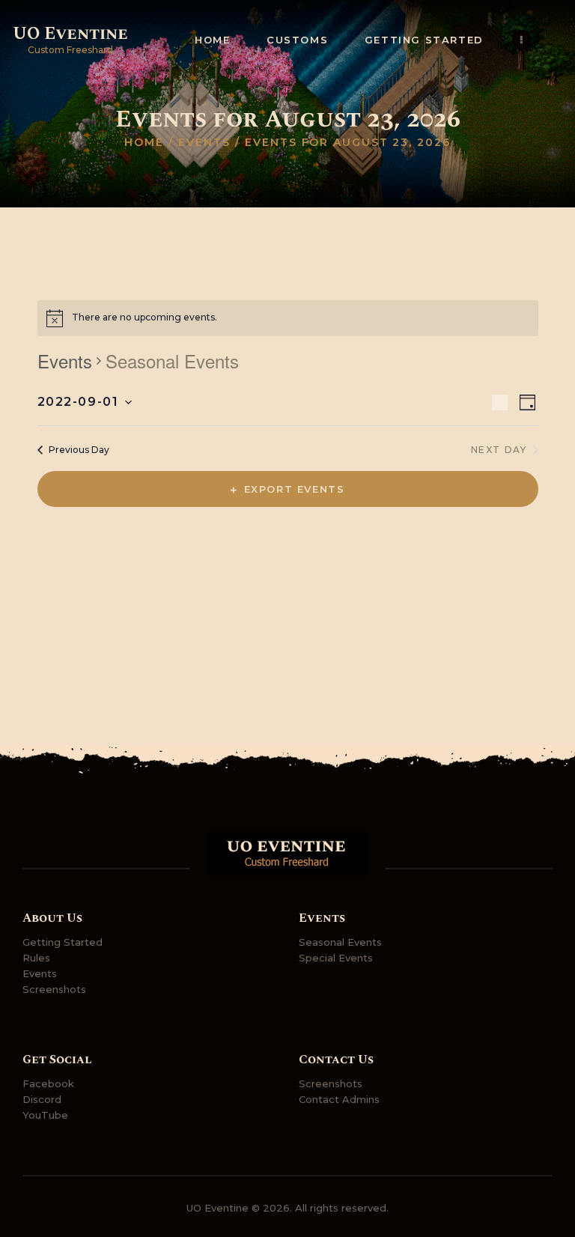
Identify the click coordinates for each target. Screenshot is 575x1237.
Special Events (336, 958)
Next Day (499, 449)
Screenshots (54, 989)
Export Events (294, 489)
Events (204, 142)
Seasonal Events (340, 942)
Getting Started (62, 942)
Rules (36, 958)
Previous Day (79, 449)
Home (144, 142)
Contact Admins (339, 1099)
